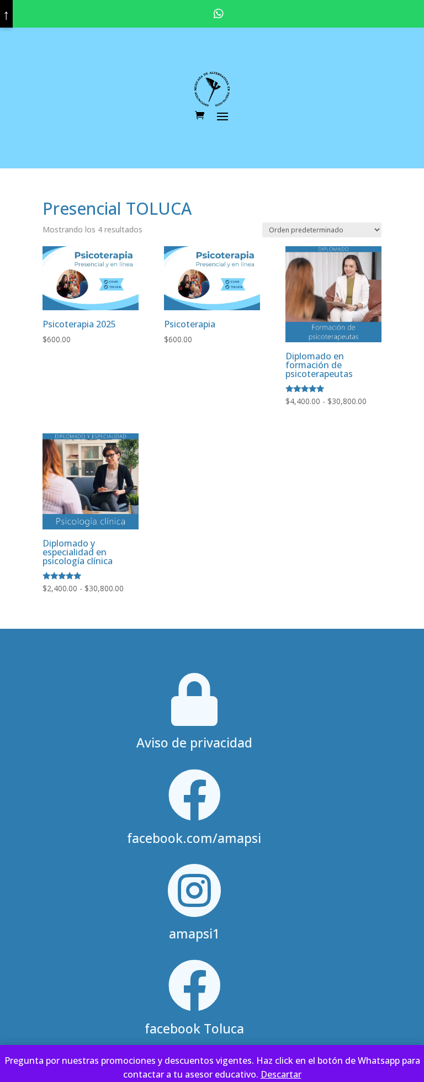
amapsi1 (194, 933)
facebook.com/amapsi (194, 838)
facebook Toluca (194, 1028)
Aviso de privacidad (194, 742)
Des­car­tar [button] (281, 1074)
